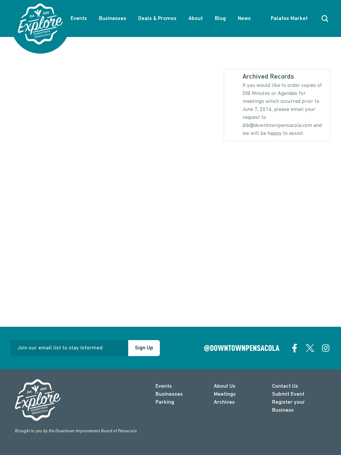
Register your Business (288, 406)
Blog (220, 18)
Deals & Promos (157, 18)
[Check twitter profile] (310, 348)
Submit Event (288, 394)
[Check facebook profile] (294, 348)
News (244, 18)
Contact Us (285, 386)
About (195, 18)
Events (79, 18)
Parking (165, 402)
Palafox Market (289, 18)
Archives (224, 402)
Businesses (112, 18)
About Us (224, 386)
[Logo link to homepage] (40, 24)
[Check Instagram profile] (325, 348)
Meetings (225, 394)
